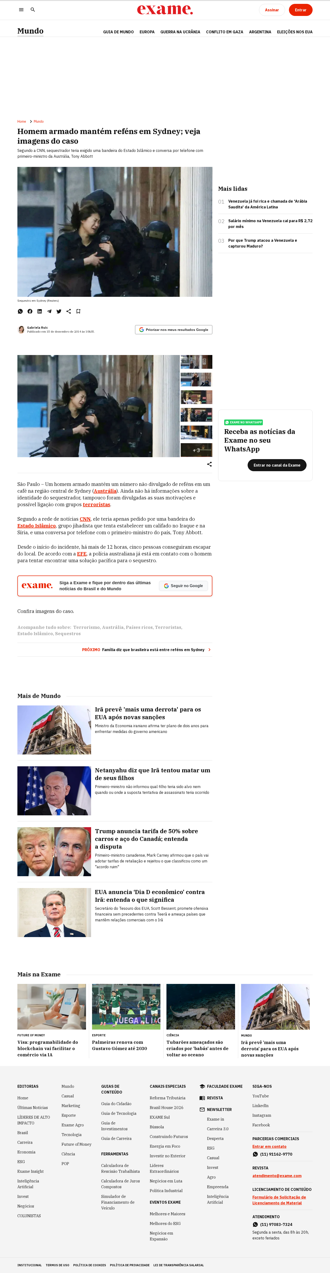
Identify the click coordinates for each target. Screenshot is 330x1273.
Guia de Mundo (118, 31)
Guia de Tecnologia (118, 1113)
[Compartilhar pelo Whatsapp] (20, 311)
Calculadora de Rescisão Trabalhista (120, 1168)
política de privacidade (130, 1265)
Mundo (30, 31)
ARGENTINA (260, 31)
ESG (21, 1161)
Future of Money (77, 1144)
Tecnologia (72, 1134)
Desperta (215, 1138)
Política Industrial (166, 1190)
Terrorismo (86, 627)
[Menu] (21, 10)
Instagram (261, 1115)
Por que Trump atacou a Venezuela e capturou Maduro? (262, 243)
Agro (211, 1177)
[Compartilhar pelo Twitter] (59, 311)
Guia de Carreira (116, 1138)
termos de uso (57, 1265)
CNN (85, 519)
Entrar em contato (269, 1146)
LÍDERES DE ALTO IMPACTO (33, 1120)
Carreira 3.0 (218, 1128)
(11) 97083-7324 (276, 1224)
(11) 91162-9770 (276, 1154)
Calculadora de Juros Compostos (120, 1184)
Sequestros (68, 633)
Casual (68, 1096)
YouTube (260, 1096)
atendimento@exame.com (276, 1175)
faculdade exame (225, 1086)
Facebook (261, 1125)
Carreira (25, 1142)
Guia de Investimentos (114, 1126)
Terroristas (168, 627)
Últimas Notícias (32, 1107)
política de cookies (89, 1265)
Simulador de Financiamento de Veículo (118, 1202)
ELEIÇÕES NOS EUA (295, 31)
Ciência (68, 1154)
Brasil (22, 1132)
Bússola (157, 1126)
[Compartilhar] (209, 464)
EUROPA (147, 31)
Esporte (69, 1115)
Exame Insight (30, 1171)
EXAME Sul (160, 1117)
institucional (29, 1265)
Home (21, 121)
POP (65, 1163)
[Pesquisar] (33, 10)
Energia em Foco (165, 1146)
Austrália (113, 627)
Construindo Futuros (169, 1136)
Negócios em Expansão (161, 1236)
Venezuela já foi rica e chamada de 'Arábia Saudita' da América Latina (267, 204)
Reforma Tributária (168, 1097)
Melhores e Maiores (167, 1213)
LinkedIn (260, 1105)
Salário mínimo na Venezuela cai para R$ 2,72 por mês (270, 223)
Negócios (25, 1206)
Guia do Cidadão (116, 1103)
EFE (81, 553)
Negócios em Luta (166, 1181)
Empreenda (218, 1186)
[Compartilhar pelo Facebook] (30, 311)
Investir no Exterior (168, 1155)
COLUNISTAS (29, 1215)
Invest (23, 1196)
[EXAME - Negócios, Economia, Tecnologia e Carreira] (165, 10)
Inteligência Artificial (28, 1184)
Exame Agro (73, 1125)
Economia (26, 1152)
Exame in (215, 1119)
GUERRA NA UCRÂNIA (180, 31)
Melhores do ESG (165, 1223)
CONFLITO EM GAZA (224, 31)
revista (215, 1097)
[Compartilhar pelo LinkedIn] (40, 311)
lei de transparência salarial (178, 1265)
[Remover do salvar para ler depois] (78, 311)
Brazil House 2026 (167, 1107)
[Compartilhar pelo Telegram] (49, 311)
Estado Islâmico (35, 633)
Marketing (71, 1105)
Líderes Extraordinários (164, 1168)
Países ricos (139, 627)
